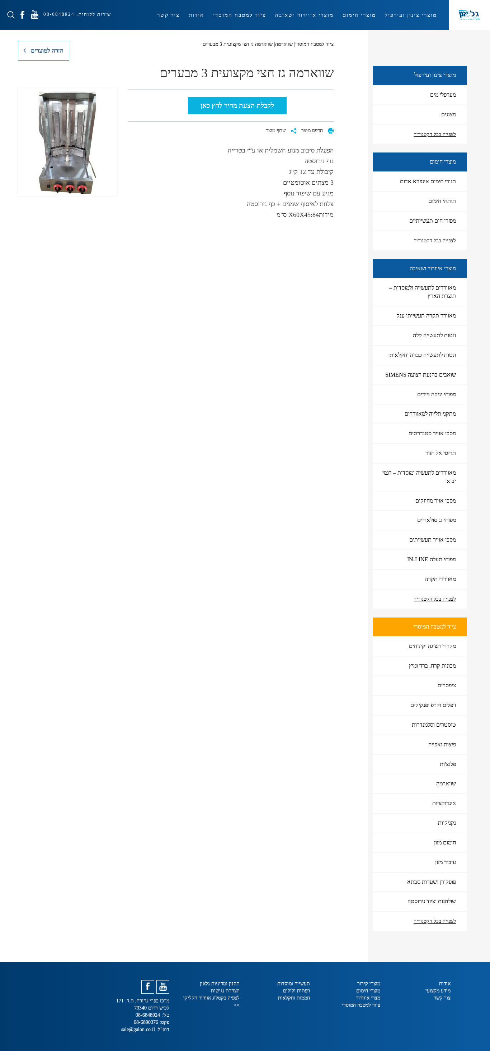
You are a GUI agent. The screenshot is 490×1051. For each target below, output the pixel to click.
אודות (196, 15)
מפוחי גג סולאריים (436, 520)
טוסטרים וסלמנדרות (434, 725)
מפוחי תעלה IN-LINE (431, 559)
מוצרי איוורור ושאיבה (304, 15)
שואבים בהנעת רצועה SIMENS (420, 375)
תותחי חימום (442, 201)
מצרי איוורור (368, 998)
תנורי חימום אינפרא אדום (428, 181)
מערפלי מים (443, 95)
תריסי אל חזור (440, 453)
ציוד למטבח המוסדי (239, 15)
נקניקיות (447, 823)
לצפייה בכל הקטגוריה (435, 134)
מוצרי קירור (368, 983)
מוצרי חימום (359, 15)
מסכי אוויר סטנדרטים (432, 433)
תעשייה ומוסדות (293, 983)
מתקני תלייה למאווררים (430, 414)
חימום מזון (445, 842)
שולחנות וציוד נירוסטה (431, 901)
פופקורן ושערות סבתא (431, 882)
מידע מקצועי (438, 990)
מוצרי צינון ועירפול (411, 15)
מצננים (448, 114)
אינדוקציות (444, 803)
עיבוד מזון (445, 862)
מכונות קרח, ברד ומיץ (432, 666)
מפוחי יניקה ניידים (436, 394)
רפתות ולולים (296, 990)
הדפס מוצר (312, 130)
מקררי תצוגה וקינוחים (432, 646)
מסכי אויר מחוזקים (435, 501)
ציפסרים (447, 685)
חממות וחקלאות (294, 998)
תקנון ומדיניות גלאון (220, 983)
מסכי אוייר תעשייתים (432, 540)
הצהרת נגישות (225, 990)
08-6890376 (147, 1022)
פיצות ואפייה (442, 744)
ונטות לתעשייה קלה (434, 335)
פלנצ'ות (448, 764)
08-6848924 (58, 14)
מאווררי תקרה (440, 579)
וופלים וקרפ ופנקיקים (433, 705)
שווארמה (446, 783)
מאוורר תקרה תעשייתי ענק (426, 316)
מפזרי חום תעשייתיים (432, 221)
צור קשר (168, 15)
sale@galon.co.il (138, 1029)
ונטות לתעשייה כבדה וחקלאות (423, 355)
